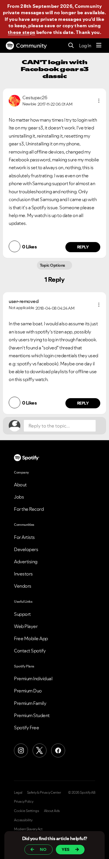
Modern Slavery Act (28, 829)
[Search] (71, 45)
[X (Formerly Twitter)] (40, 750)
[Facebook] (58, 750)
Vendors (22, 586)
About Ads (52, 811)
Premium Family (30, 703)
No (43, 849)
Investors (23, 574)
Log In (85, 45)
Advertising (25, 561)
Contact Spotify (30, 650)
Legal (18, 792)
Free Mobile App (31, 638)
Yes (65, 849)
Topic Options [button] (53, 265)
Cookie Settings (26, 811)
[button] (98, 100)
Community (31, 45)
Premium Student (32, 715)
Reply (83, 247)
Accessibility (23, 820)
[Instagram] (21, 750)
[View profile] (14, 100)
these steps (21, 32)
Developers (26, 549)
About (20, 484)
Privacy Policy (23, 801)
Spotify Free (26, 727)
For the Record (29, 509)
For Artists (24, 537)
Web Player (25, 626)
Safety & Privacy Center (44, 792)
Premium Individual (33, 678)
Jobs (19, 497)
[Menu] (98, 45)
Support (22, 614)
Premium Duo (28, 690)
